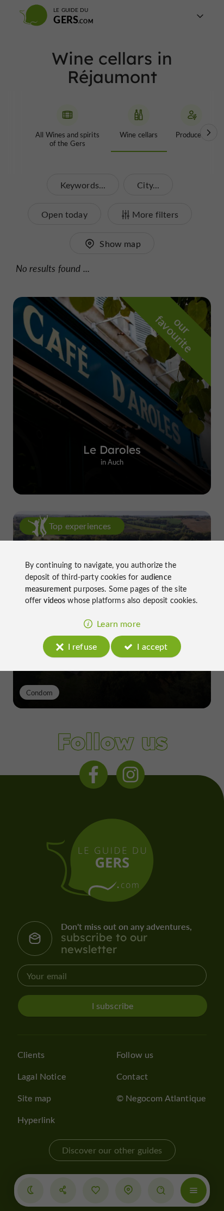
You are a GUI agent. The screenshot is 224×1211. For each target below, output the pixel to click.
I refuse (82, 646)
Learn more (118, 623)
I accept (152, 646)
